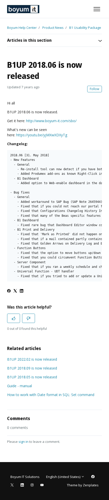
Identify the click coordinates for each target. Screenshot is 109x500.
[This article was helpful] (13, 318)
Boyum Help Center (22, 27)
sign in (23, 441)
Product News (53, 27)
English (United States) (63, 476)
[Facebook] (9, 291)
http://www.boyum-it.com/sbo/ (51, 120)
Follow (94, 89)
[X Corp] (15, 291)
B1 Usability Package (85, 27)
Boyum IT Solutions (25, 476)
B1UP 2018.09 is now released (32, 368)
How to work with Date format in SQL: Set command (50, 394)
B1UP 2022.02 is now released (32, 359)
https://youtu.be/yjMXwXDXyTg (41, 135)
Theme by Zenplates (83, 485)
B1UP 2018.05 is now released (32, 377)
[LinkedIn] (21, 291)
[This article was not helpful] (28, 318)
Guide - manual (19, 385)
